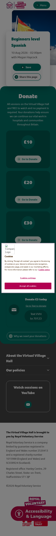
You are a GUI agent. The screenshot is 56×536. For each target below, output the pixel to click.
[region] (28, 268)
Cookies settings (28, 278)
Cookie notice (44, 269)
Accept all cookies (28, 286)
